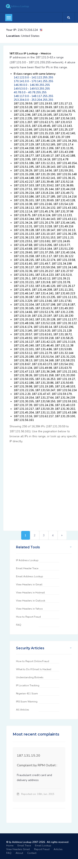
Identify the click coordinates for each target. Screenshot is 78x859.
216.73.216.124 (28, 30)
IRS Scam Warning (26, 701)
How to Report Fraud (28, 616)
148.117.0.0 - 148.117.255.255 (33, 96)
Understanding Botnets (29, 677)
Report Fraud (42, 849)
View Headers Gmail (18, 849)
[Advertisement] (39, 485)
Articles (58, 849)
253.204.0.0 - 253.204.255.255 (33, 100)
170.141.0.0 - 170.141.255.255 (33, 81)
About (19, 853)
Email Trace (24, 845)
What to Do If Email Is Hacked (33, 669)
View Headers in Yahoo (29, 608)
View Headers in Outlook (30, 600)
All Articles (22, 709)
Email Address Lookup (29, 576)
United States (30, 36)
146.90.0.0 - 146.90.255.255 (32, 85)
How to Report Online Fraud (32, 661)
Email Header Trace (27, 568)
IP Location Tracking (27, 685)
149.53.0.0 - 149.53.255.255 (32, 89)
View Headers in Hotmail (30, 592)
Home (9, 845)
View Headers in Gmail (29, 584)
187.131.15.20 (28, 755)
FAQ (18, 625)
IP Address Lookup (27, 560)
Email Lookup (43, 845)
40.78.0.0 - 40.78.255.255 (30, 92)
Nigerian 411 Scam (27, 693)
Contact (31, 853)
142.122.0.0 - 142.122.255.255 (33, 77)
